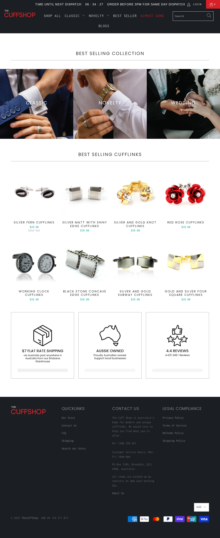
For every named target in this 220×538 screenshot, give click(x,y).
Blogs (104, 26)
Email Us (118, 493)
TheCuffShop (29, 518)
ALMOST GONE (152, 16)
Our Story (68, 417)
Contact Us (69, 425)
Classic (73, 16)
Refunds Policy (173, 433)
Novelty (97, 16)
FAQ (64, 433)
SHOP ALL (52, 16)
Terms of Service (175, 425)
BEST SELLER (125, 16)
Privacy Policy (173, 417)
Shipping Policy (174, 440)
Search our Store (74, 448)
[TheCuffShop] (19, 13)
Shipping (68, 440)
